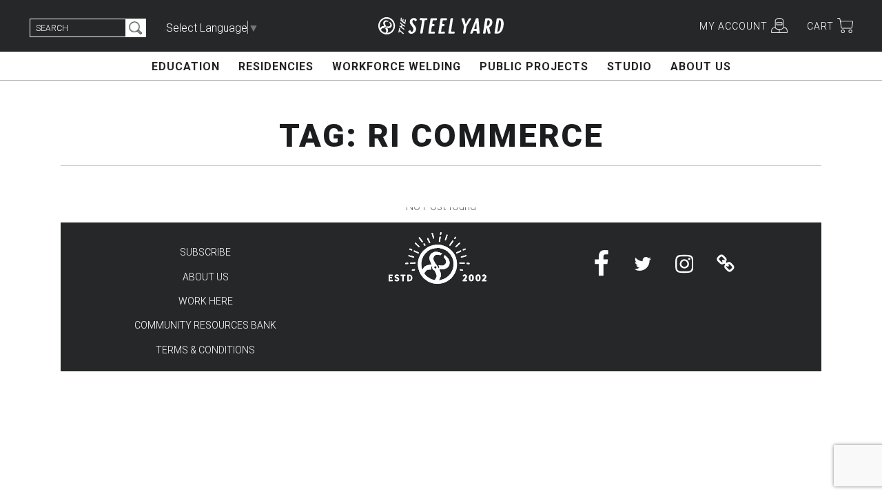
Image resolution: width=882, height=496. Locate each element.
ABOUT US (700, 66)
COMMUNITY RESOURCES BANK (205, 325)
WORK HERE (205, 301)
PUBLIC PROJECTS (534, 66)
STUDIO (629, 66)
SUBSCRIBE (205, 252)
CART (820, 26)
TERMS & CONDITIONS (205, 349)
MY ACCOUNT (733, 26)
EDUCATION (186, 66)
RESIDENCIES (276, 66)
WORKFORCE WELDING (396, 66)
